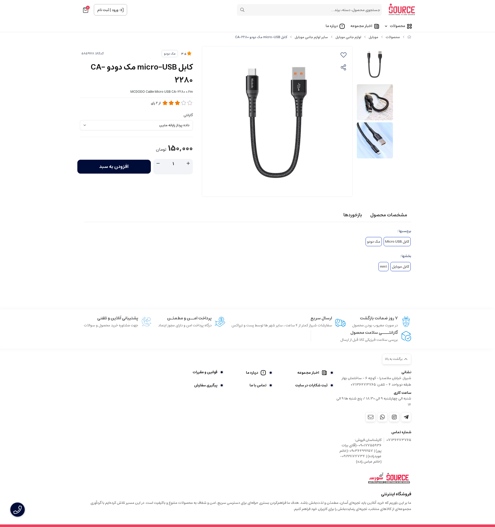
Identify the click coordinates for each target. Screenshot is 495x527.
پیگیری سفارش (205, 385)
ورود (115, 10)
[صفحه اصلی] (409, 37)
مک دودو (170, 53)
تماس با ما (258, 385)
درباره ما (332, 26)
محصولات (397, 26)
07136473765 (399, 440)
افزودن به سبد (114, 167)
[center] (242, 9)
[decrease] (158, 163)
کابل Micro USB (397, 242)
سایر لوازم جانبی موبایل (311, 37)
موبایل (373, 37)
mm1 (383, 267)
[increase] (188, 163)
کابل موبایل (400, 267)
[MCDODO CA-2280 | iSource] (389, 478)
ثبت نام (103, 10)
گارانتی (188, 115)
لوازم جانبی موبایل (348, 37)
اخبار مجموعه (361, 26)
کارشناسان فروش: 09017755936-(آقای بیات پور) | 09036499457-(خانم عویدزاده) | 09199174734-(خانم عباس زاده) (361, 450)
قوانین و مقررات (205, 372)
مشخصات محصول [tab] (388, 215)
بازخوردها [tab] (352, 215)
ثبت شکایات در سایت (311, 385)
